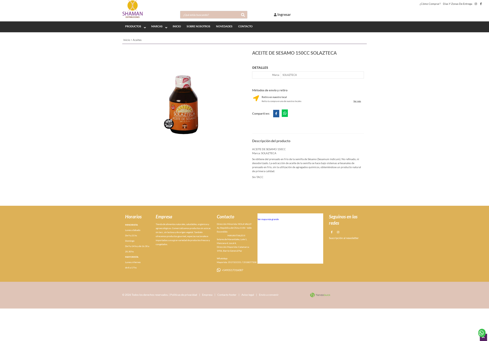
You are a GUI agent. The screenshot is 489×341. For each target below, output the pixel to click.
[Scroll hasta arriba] (483, 337)
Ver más (357, 101)
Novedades (224, 26)
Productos (133, 26)
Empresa (207, 294)
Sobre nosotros (198, 26)
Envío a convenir (269, 294)
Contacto (245, 26)
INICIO (177, 26)
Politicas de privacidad (183, 294)
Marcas (157, 26)
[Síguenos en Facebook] (481, 4)
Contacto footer (226, 294)
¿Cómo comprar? (430, 3)
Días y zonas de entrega (457, 3)
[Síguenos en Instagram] (476, 4)
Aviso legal (247, 294)
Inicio (126, 39)
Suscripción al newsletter (344, 238)
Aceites (137, 39)
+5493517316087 (232, 270)
